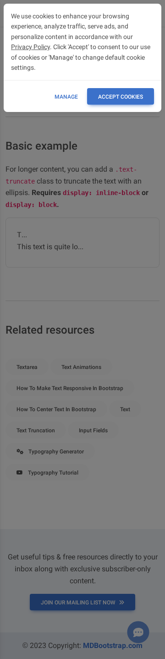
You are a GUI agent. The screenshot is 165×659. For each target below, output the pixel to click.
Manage (66, 97)
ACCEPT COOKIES (120, 97)
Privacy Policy (30, 46)
